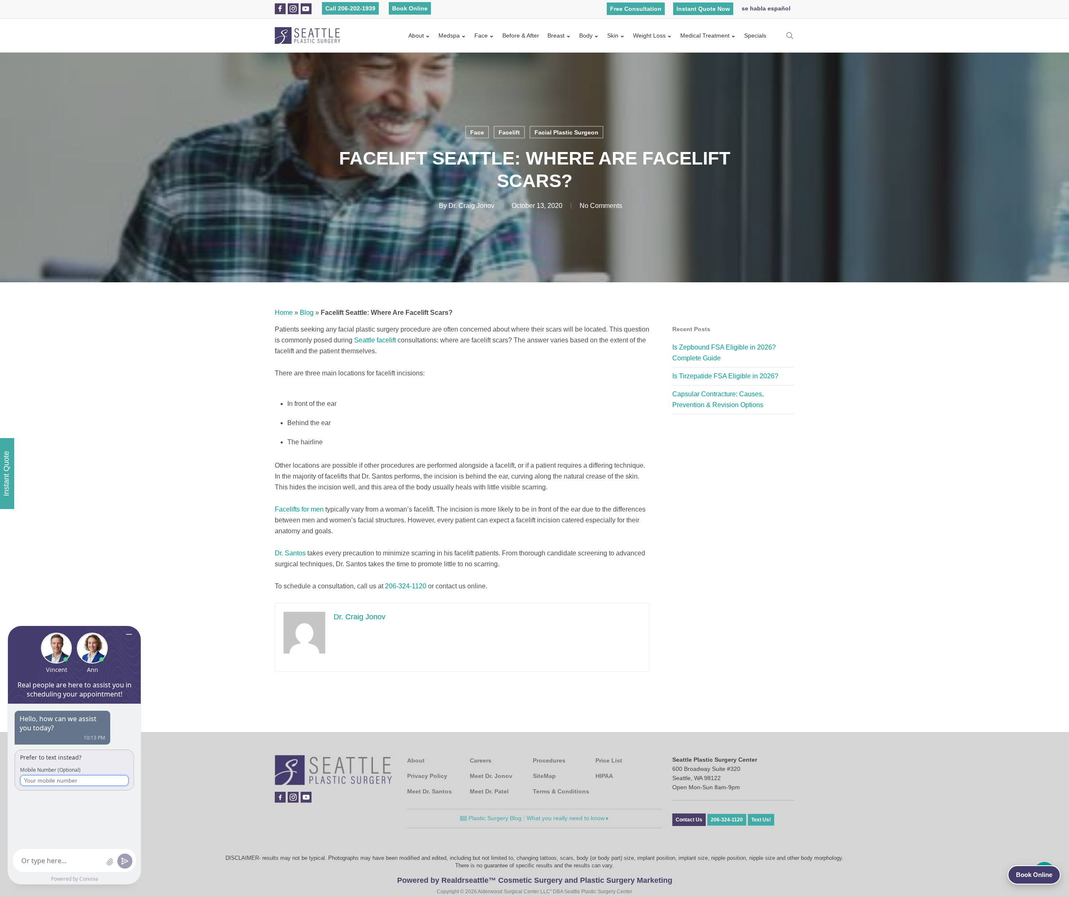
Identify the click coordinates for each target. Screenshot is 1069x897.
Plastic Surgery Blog (494, 818)
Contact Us (689, 820)
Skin (612, 35)
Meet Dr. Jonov (491, 776)
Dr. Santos (290, 553)
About (416, 35)
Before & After (520, 35)
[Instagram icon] (293, 9)
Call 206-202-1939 (350, 8)
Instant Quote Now (703, 8)
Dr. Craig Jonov (471, 205)
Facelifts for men (299, 509)
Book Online (410, 8)
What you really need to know (566, 818)
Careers (480, 760)
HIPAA (604, 776)
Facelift (509, 132)
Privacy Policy (427, 776)
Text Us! (761, 820)
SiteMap (544, 776)
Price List (608, 760)
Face (481, 35)
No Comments (601, 205)
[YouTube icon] (305, 9)
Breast (556, 35)
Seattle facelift (375, 340)
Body (586, 35)
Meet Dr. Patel (489, 791)
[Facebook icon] (280, 8)
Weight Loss (649, 35)
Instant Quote (6, 473)
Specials (755, 35)
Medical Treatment (705, 35)
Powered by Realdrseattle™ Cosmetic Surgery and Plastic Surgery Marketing (534, 880)
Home (284, 312)
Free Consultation (635, 8)
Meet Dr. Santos (429, 791)
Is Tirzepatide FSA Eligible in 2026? (725, 376)
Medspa (449, 35)
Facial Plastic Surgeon (566, 132)
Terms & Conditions (561, 791)
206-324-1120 (405, 586)
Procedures (549, 760)
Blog (307, 312)
